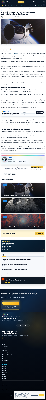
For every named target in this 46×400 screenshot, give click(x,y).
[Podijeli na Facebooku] (2, 49)
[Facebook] (18, 325)
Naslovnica (3, 8)
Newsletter (4, 372)
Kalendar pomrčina (23, 249)
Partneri (4, 374)
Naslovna (4, 366)
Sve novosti (4, 273)
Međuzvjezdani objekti (32, 5)
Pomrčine (4, 368)
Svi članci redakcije (11, 161)
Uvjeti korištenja (5, 389)
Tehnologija (4, 350)
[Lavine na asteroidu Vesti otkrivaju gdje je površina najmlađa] (23, 205)
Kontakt (4, 376)
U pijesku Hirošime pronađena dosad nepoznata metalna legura (14, 264)
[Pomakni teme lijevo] (6, 5)
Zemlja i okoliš (41, 5)
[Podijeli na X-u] (5, 49)
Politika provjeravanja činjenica (9, 387)
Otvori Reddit (7, 282)
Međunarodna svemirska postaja (29, 104)
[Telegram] (25, 325)
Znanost (4, 348)
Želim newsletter (40, 112)
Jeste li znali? (5, 352)
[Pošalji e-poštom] (11, 49)
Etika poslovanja (5, 385)
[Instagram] (23, 325)
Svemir (7, 8)
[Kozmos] (5, 2)
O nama (4, 378)
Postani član (10, 303)
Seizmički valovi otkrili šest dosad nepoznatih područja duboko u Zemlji (16, 259)
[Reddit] (28, 325)
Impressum (4, 383)
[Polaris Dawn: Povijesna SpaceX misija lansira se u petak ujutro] (23, 190)
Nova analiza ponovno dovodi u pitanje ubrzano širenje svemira (14, 269)
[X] (20, 325)
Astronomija (5, 346)
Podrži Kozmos (38, 233)
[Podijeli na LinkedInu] (8, 49)
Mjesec (17, 5)
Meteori (12, 5)
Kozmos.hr (11, 159)
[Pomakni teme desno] (44, 5)
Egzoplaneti (23, 5)
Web (24, 161)
